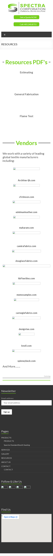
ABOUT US (6, 462)
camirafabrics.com (26, 246)
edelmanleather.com (26, 212)
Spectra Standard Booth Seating (17, 445)
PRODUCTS (6, 438)
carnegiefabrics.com (26, 312)
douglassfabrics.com (26, 260)
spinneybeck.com (26, 360)
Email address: (7, 398)
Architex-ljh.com (26, 180)
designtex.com (26, 329)
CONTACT (5, 466)
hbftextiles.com (26, 278)
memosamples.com (26, 294)
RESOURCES (6, 458)
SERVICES (5, 450)
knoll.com (26, 345)
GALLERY (5, 454)
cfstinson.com (26, 197)
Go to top (47, 376)
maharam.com (26, 227)
